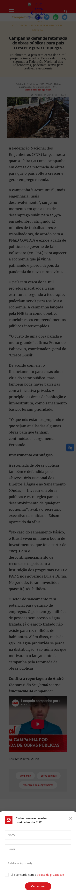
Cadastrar (38, 886)
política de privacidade (50, 875)
